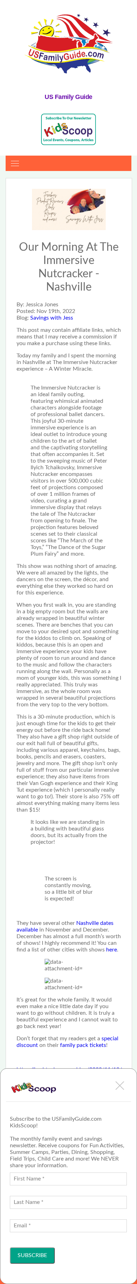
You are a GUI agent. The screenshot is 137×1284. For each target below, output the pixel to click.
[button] (119, 1085)
